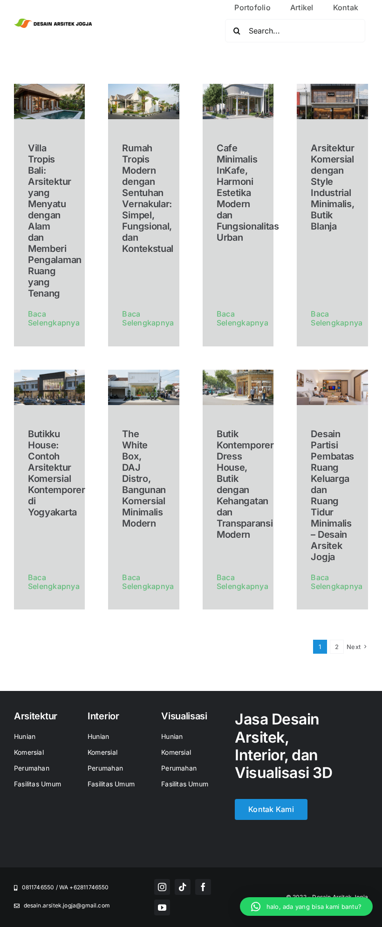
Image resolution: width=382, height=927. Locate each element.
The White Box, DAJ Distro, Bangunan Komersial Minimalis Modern (144, 478)
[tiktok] (183, 887)
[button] (306, 906)
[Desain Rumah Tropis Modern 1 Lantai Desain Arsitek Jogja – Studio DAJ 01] (143, 87)
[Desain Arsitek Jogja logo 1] (53, 22)
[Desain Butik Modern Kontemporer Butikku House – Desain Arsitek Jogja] (49, 373)
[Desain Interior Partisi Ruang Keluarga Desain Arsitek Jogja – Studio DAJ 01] (332, 373)
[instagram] (162, 887)
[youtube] (162, 907)
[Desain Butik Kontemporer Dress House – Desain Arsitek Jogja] (238, 373)
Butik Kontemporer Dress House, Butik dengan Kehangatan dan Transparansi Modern (245, 484)
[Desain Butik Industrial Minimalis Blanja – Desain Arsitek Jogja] (332, 87)
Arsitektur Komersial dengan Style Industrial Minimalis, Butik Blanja (332, 187)
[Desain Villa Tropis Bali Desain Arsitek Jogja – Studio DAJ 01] (49, 87)
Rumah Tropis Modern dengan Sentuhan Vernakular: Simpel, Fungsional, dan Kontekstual (147, 198)
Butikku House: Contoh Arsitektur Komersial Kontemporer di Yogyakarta (56, 473)
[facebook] (203, 887)
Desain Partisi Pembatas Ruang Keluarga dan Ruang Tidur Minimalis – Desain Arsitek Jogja (332, 495)
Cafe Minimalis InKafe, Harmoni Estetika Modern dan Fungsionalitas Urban (248, 192)
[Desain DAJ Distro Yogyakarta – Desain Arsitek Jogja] (143, 373)
